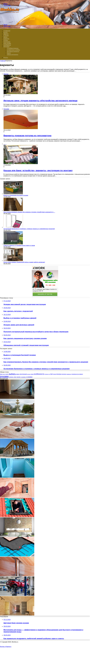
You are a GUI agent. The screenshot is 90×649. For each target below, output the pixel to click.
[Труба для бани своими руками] (17, 575)
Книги (9, 53)
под (49, 374)
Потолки (7, 42)
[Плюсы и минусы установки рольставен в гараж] (13, 244)
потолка (58, 374)
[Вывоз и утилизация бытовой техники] (13, 193)
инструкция (23, 374)
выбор (7, 374)
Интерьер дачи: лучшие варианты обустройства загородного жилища (40, 100)
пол (51, 374)
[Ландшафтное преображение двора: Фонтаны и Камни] (17, 418)
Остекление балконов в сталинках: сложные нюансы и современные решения (29, 228)
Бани (6, 32)
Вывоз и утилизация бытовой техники (16, 195)
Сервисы (7, 45)
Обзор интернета (12, 54)
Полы (6, 40)
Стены (6, 35)
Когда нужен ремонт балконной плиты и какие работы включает (24, 262)
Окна (5, 37)
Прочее (6, 46)
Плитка (6, 38)
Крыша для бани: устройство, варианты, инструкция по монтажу (38, 170)
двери (18, 374)
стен (15, 377)
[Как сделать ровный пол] (17, 398)
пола (54, 374)
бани (1, 374)
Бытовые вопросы (13, 51)
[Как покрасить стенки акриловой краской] (17, 437)
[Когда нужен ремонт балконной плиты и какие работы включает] (13, 260)
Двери (6, 34)
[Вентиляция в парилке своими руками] (17, 497)
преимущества (75, 374)
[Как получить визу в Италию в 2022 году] (17, 457)
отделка (46, 374)
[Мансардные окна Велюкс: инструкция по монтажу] (17, 516)
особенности (39, 374)
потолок (63, 374)
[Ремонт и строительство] (10, 21)
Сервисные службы (13, 50)
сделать (11, 377)
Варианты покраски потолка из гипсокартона (27, 135)
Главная (2, 60)
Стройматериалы (12, 48)
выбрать (12, 374)
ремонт (81, 374)
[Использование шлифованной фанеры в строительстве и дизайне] (17, 615)
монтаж (28, 374)
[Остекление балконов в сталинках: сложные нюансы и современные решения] (13, 227)
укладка (18, 376)
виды (4, 374)
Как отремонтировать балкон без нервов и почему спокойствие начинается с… (29, 212)
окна (32, 374)
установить (23, 376)
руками (4, 376)
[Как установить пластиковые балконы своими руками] (17, 477)
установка (29, 377)
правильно (68, 374)
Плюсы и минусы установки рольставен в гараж (19, 245)
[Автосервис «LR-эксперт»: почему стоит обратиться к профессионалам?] (17, 595)
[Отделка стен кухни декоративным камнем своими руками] (17, 536)
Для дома (7, 43)
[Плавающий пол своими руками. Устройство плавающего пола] (17, 556)
